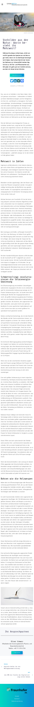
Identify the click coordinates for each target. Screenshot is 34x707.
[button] (2, 4)
